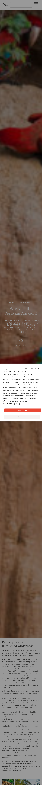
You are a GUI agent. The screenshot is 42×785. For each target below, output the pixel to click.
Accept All (22, 410)
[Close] (39, 367)
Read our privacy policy (11, 404)
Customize (21, 417)
